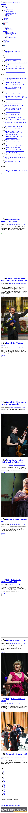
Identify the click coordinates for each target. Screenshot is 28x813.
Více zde (3, 231)
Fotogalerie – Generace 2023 (16, 754)
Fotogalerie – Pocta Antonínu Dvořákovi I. (11, 581)
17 (4, 790)
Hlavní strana (22, 224)
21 (4, 795)
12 (4, 784)
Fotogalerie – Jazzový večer (16, 640)
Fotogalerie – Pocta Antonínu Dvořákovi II (11, 220)
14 (4, 786)
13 (4, 785)
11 (4, 782)
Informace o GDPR (22, 811)
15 (4, 787)
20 (4, 794)
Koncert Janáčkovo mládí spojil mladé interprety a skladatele (14, 279)
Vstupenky (3, 4)
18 (4, 791)
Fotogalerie (16, 224)
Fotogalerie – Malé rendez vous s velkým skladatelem (13, 403)
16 (4, 789)
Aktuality (11, 224)
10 (4, 781)
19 (4, 793)
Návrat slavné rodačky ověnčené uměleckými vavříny (12, 461)
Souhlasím (15, 811)
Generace (21, 283)
